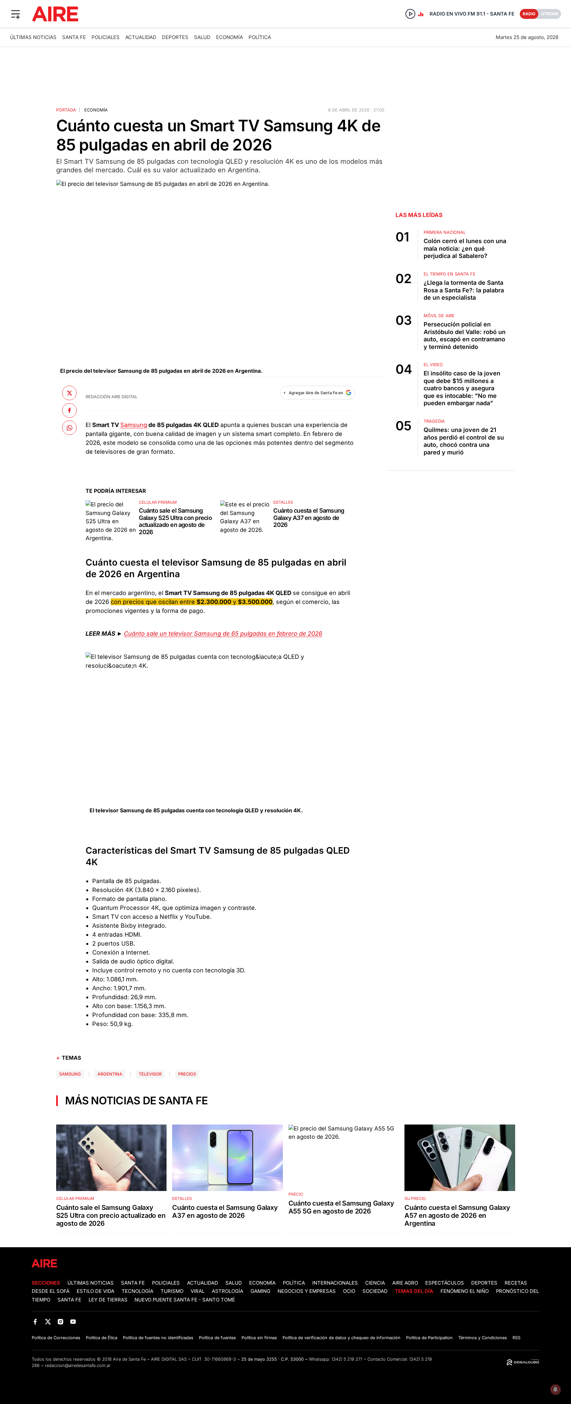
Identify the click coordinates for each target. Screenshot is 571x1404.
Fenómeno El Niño (464, 1291)
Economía (229, 37)
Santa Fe (74, 37)
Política (259, 37)
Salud (202, 37)
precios (187, 1074)
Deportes (175, 37)
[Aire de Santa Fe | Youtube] (73, 1321)
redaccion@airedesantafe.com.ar (78, 1365)
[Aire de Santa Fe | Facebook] (35, 1321)
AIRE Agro (405, 1283)
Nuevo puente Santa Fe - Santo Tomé (184, 1300)
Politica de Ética (101, 1337)
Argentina (109, 1074)
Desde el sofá (50, 1291)
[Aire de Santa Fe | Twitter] (47, 1321)
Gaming (260, 1291)
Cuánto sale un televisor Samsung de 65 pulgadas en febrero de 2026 (223, 633)
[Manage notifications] (555, 1389)
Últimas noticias (33, 37)
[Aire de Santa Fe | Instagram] (60, 1321)
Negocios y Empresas (307, 1291)
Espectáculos (444, 1283)
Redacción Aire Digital (111, 396)
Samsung (133, 424)
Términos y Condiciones (482, 1337)
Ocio (349, 1291)
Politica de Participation (429, 1337)
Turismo (172, 1291)
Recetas (516, 1283)
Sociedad (375, 1291)
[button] (15, 14)
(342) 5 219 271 (347, 1359)
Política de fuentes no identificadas (158, 1337)
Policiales (106, 37)
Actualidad (140, 37)
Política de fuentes (217, 1337)
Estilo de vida (95, 1291)
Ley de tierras (109, 1300)
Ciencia (375, 1283)
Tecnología (137, 1291)
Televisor (150, 1074)
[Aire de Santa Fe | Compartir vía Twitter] (69, 393)
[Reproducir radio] (410, 14)
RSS (516, 1337)
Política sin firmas (259, 1337)
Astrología (227, 1291)
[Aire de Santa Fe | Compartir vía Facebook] (69, 410)
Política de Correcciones (56, 1337)
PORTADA (66, 109)
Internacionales (335, 1283)
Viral (198, 1291)
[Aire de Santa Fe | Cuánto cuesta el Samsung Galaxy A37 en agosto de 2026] (245, 520)
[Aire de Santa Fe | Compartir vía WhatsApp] (69, 427)
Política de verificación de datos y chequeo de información (341, 1337)
